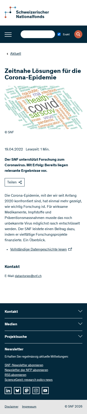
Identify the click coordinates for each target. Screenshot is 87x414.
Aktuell (15, 54)
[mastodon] (26, 390)
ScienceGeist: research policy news (29, 380)
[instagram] (35, 390)
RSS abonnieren (15, 375)
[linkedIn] (8, 390)
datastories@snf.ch (28, 276)
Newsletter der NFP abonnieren (26, 370)
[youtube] (45, 390)
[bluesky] (17, 390)
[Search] (78, 34)
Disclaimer (11, 406)
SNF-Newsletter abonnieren (24, 365)
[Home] (30, 17)
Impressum (29, 406)
